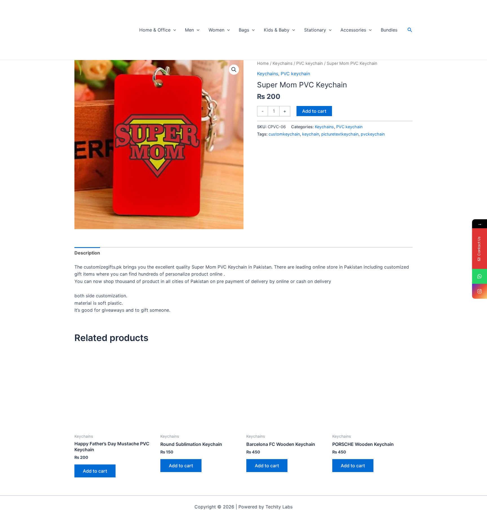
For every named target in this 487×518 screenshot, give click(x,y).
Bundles (389, 30)
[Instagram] (479, 291)
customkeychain (284, 134)
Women (216, 30)
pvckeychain (373, 134)
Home (263, 63)
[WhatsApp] (479, 276)
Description (87, 253)
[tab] (87, 253)
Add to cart (314, 111)
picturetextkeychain (339, 134)
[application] (173, 30)
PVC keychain (309, 63)
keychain (310, 134)
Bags (244, 30)
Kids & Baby (276, 30)
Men (189, 30)
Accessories (353, 30)
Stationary (315, 30)
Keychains (283, 63)
